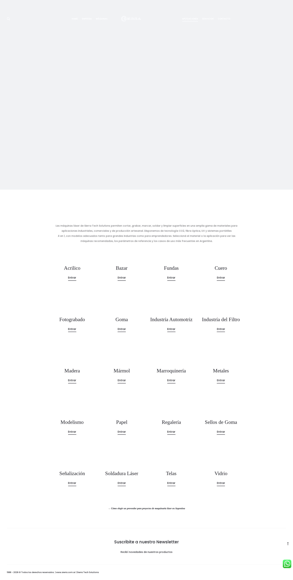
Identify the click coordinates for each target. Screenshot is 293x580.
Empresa (87, 18)
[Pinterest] (285, 572)
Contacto (224, 18)
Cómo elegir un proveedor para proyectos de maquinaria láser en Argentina (148, 508)
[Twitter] (263, 572)
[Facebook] (270, 572)
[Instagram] (278, 572)
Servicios (208, 18)
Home (75, 18)
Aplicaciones (190, 18)
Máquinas (102, 18)
